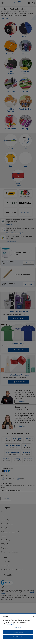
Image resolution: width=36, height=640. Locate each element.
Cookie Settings (18, 627)
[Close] (33, 616)
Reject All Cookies (18, 632)
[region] (18, 627)
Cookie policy (11, 624)
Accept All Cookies (18, 637)
